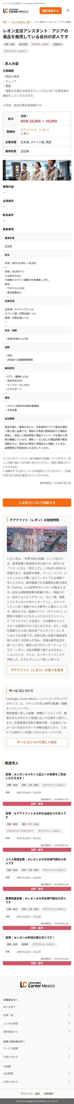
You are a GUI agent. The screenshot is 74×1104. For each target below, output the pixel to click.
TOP (5, 21)
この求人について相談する (37, 502)
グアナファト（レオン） (36, 130)
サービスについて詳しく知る (37, 742)
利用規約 (49, 1093)
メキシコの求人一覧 (20, 21)
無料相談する (50, 11)
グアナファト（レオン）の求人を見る (37, 670)
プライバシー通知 (30, 1093)
